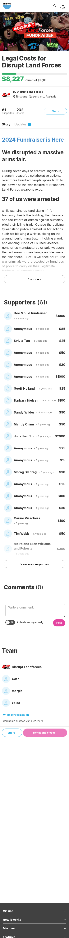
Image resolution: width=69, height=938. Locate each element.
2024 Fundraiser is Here (33, 139)
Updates (22, 124)
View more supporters (35, 564)
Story (6, 124)
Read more (34, 279)
